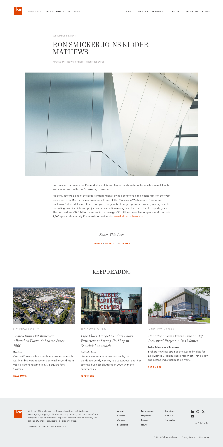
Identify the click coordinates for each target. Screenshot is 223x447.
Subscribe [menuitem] (170, 420)
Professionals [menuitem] (147, 411)
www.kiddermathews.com (129, 216)
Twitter (97, 243)
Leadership (191, 11)
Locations (174, 11)
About (129, 11)
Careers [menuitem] (121, 420)
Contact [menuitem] (169, 416)
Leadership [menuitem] (122, 425)
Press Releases (95, 62)
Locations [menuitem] (170, 411)
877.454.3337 (202, 422)
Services (142, 11)
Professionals (55, 11)
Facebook (111, 243)
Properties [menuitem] (146, 416)
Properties (74, 11)
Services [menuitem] (121, 416)
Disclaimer (204, 437)
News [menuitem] (144, 425)
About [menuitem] (120, 411)
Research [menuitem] (145, 420)
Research (158, 11)
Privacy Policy (188, 437)
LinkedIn (124, 243)
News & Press (75, 62)
